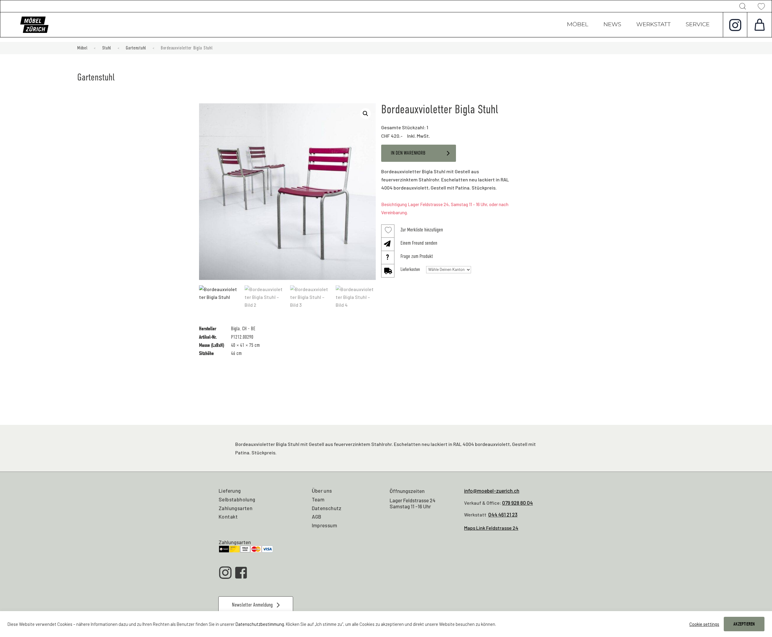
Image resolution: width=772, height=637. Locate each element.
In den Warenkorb (408, 153)
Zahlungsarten (235, 508)
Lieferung (230, 491)
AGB (316, 516)
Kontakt (228, 516)
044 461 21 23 (502, 514)
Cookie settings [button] (704, 624)
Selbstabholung (237, 499)
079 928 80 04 (517, 503)
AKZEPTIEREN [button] (744, 624)
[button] (365, 113)
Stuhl (107, 48)
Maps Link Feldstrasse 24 (491, 528)
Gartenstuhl (136, 48)
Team (318, 499)
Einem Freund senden (418, 243)
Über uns (322, 491)
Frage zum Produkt (416, 256)
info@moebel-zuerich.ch (491, 491)
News (612, 25)
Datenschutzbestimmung (260, 624)
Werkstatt (653, 25)
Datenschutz (327, 508)
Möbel (577, 25)
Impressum (324, 525)
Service (698, 25)
